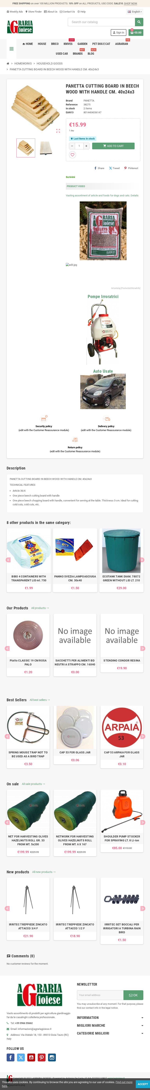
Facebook (10, 1057)
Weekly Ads (15, 11)
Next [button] (141, 559)
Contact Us (68, 11)
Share (101, 168)
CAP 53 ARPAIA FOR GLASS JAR (121, 754)
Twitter (21, 1057)
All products (40, 608)
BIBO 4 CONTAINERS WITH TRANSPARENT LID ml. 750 (28, 578)
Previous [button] (8, 559)
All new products (44, 871)
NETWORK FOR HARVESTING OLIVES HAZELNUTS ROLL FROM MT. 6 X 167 (75, 840)
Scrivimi (70, 177)
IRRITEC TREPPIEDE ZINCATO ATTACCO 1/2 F (75, 926)
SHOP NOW (130, 3)
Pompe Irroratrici (103, 296)
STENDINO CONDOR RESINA (122, 660)
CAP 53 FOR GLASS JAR (75, 752)
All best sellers (40, 699)
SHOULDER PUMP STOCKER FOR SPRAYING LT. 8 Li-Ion (122, 838)
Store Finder (33, 11)
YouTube (31, 1057)
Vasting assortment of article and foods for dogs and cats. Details (102, 195)
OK (135, 995)
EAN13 (69, 112)
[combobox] (105, 22)
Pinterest (133, 168)
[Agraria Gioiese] (20, 26)
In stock (70, 108)
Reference (72, 104)
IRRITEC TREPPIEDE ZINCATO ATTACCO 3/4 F (28, 926)
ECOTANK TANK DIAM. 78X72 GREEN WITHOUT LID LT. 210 (121, 578)
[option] (29, 560)
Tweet (116, 168)
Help (81, 11)
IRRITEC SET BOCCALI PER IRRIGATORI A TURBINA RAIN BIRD (122, 928)
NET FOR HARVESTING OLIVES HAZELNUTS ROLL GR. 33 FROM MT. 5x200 (28, 840)
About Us (52, 11)
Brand (69, 100)
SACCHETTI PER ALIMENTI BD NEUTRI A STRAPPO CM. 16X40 (75, 662)
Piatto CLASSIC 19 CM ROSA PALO (28, 662)
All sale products (33, 784)
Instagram (52, 1057)
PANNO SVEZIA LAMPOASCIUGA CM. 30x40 (75, 578)
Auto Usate (103, 371)
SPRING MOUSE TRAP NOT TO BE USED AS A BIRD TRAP (28, 754)
